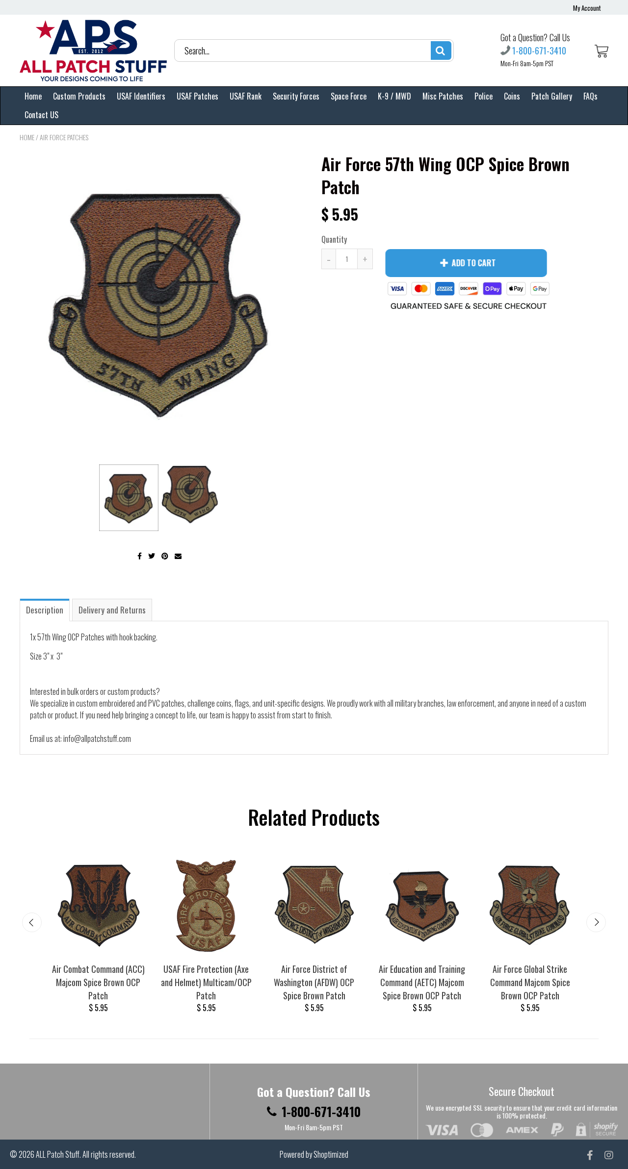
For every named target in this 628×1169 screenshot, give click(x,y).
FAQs (590, 96)
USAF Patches (197, 96)
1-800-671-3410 (539, 50)
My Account (587, 8)
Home (33, 96)
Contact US (41, 115)
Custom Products (79, 96)
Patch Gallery (551, 96)
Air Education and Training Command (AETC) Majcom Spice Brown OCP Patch (422, 982)
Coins (512, 96)
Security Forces (296, 96)
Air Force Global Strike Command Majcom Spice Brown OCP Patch (530, 982)
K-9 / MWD (394, 96)
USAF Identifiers (141, 96)
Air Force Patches (64, 137)
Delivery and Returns (112, 610)
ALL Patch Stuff (57, 1154)
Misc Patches (442, 96)
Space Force (348, 96)
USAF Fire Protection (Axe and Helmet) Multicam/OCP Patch (206, 982)
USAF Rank (246, 96)
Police (483, 96)
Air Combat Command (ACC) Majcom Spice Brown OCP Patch (98, 982)
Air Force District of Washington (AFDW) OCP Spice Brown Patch (314, 982)
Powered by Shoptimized (314, 1154)
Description (44, 610)
